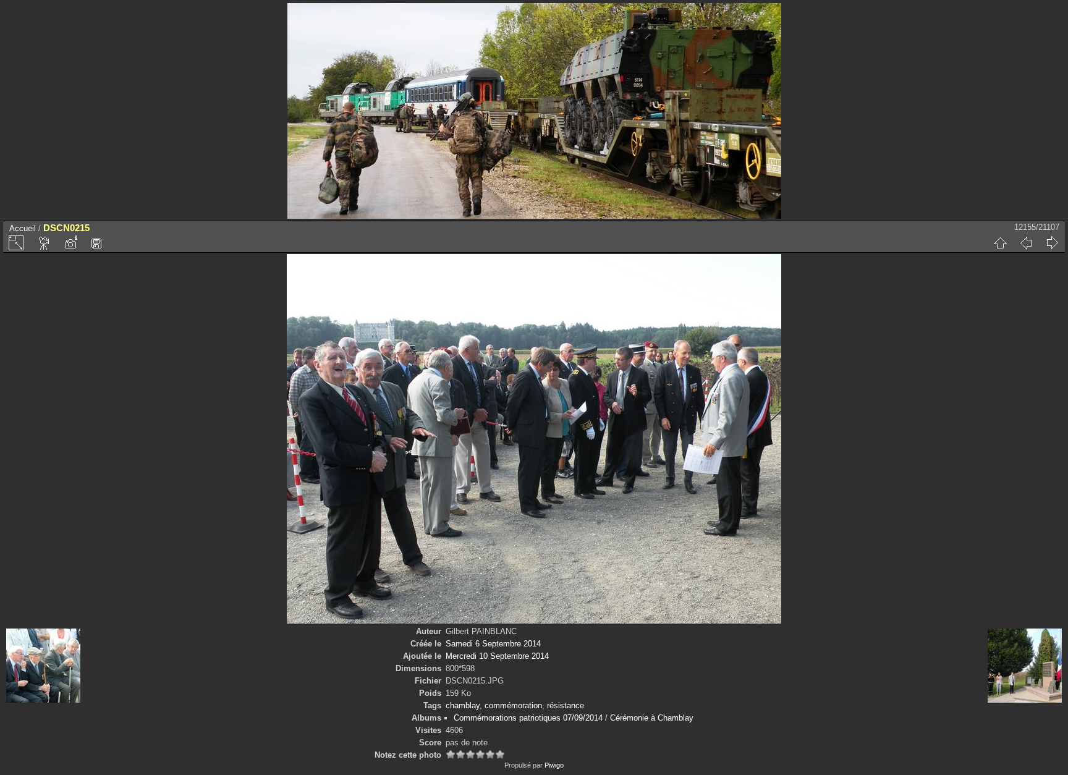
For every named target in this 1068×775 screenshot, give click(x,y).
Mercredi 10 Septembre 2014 (497, 656)
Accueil (22, 228)
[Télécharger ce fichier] (96, 243)
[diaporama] (44, 243)
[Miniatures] (1000, 243)
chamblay (463, 705)
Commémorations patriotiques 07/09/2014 (528, 717)
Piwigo (554, 765)
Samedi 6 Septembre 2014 (493, 643)
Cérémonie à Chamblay (651, 717)
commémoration (513, 705)
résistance (565, 705)
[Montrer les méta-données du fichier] (70, 243)
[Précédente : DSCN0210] (1026, 243)
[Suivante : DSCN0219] (1052, 243)
